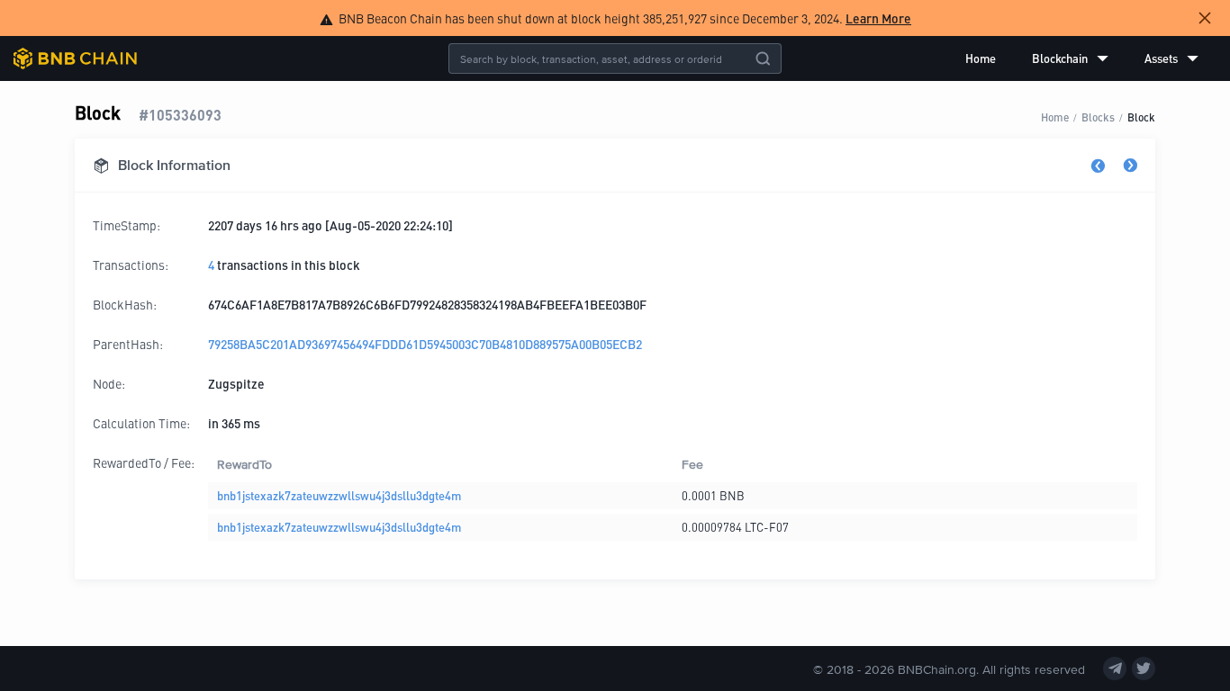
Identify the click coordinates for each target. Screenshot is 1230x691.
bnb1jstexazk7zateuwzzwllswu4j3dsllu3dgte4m (339, 495)
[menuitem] (980, 58)
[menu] (1081, 58)
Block (1141, 116)
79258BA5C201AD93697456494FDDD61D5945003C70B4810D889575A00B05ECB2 (425, 344)
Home (980, 58)
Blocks (1098, 116)
